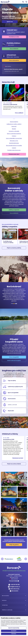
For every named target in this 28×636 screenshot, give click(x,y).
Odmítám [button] (13, 633)
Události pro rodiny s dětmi (14, 124)
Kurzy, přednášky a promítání (14, 138)
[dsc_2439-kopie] (22, 492)
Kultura (4, 600)
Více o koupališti (14, 357)
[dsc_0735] (7, 531)
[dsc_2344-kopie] (14, 505)
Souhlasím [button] (13, 630)
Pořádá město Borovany (14, 150)
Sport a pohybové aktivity (14, 133)
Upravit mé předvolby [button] (13, 628)
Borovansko (15, 591)
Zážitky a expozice (14, 210)
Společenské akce (14, 143)
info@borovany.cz (15, 586)
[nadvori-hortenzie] (14, 479)
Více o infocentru (14, 60)
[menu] (26, 2)
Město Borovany (15, 588)
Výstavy (14, 136)
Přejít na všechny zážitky (14, 248)
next (25, 559)
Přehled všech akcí (14, 154)
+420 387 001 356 (15, 584)
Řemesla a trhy (14, 140)
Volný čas (5, 605)
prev (2, 559)
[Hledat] (23, 2)
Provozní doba (13, 581)
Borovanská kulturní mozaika (14, 145)
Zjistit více (10, 21)
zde (16, 303)
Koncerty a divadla (14, 131)
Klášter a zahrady (7, 610)
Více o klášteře (14, 48)
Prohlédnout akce (14, 37)
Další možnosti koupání (14, 360)
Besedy (14, 129)
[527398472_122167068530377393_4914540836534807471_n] (20, 531)
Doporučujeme (14, 121)
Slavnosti (14, 126)
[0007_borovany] (9, 492)
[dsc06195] (14, 520)
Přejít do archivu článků (14, 464)
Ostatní (14, 148)
